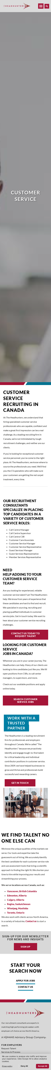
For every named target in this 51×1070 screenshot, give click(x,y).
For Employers (11, 1044)
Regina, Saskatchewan (18, 904)
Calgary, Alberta (15, 899)
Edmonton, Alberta (17, 895)
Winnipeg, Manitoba (17, 908)
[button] (46, 6)
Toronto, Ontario (15, 912)
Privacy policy (7, 1066)
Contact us (31, 921)
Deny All (24, 1066)
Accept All (42, 1066)
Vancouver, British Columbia (22, 891)
